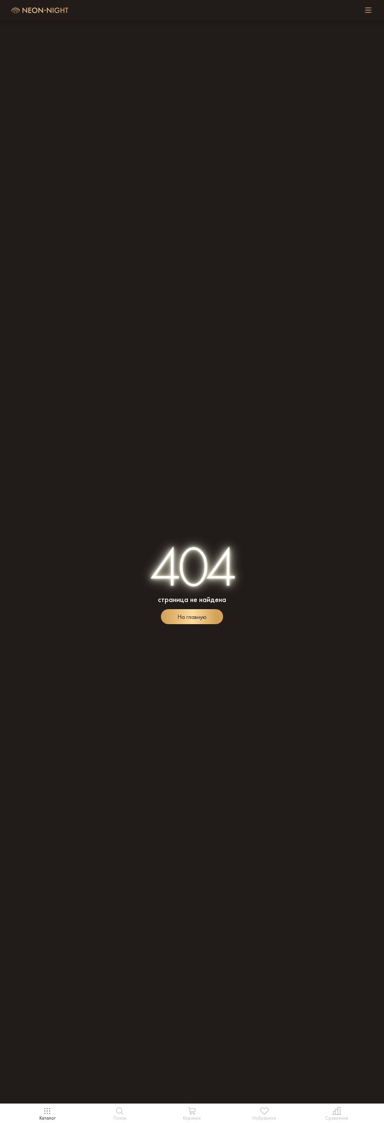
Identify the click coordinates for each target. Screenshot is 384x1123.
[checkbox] (368, 10)
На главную (192, 616)
